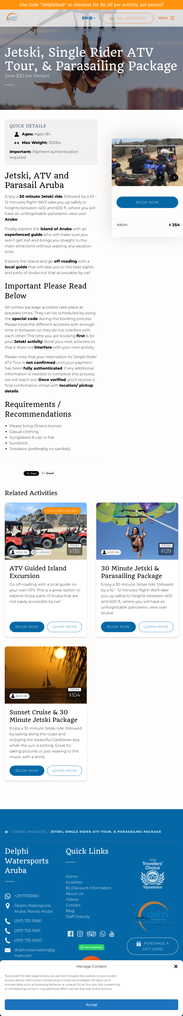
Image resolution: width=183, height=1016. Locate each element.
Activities (74, 882)
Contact (73, 905)
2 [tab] (164, 145)
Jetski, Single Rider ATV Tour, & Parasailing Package (107, 831)
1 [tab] (130, 145)
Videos (72, 899)
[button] (175, 966)
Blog (70, 911)
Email (50, 473)
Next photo (174, 177)
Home (72, 876)
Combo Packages (29, 831)
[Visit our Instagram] (80, 934)
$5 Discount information (89, 888)
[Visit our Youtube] (111, 934)
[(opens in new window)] (91, 947)
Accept (91, 1005)
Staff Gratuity (78, 916)
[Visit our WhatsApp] (103, 934)
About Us (74, 893)
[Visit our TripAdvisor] (91, 934)
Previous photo (160, 177)
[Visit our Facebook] (70, 934)
